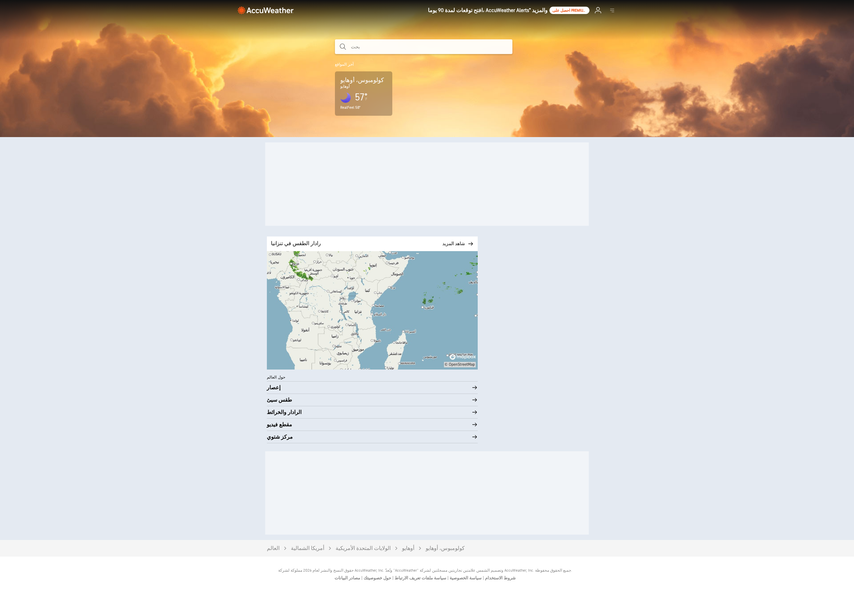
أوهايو (408, 548)
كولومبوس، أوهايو (445, 548)
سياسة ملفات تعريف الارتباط (420, 578)
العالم (273, 548)
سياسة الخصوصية (465, 578)
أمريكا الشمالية (307, 548)
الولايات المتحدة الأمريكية (363, 548)
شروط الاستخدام (500, 578)
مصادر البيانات (347, 578)
